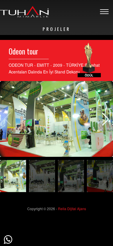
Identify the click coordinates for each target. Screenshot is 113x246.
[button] (105, 119)
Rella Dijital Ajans (72, 208)
